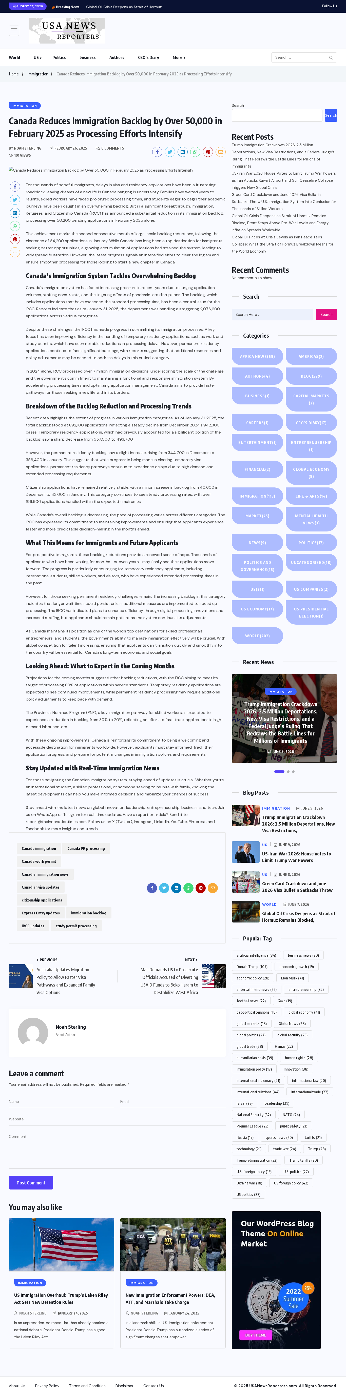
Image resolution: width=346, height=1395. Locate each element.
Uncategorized (311, 562)
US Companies (311, 589)
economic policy (253, 978)
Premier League (252, 1126)
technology (249, 1148)
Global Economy (311, 473)
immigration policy (254, 1069)
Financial (258, 469)
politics (311, 542)
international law (309, 1080)
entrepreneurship (306, 989)
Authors (116, 57)
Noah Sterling (33, 1313)
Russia (245, 1137)
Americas (311, 356)
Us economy (257, 609)
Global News (292, 1023)
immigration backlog (88, 913)
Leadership (276, 1103)
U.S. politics (296, 1171)
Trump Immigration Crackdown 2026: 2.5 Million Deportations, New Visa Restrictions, (298, 823)
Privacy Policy (47, 1385)
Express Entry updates (41, 913)
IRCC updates (33, 926)
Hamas (284, 1046)
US (36, 57)
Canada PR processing (86, 848)
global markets (252, 1023)
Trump (317, 1148)
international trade (309, 1092)
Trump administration (257, 1160)
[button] (279, 771)
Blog (311, 376)
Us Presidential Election (311, 612)
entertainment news (257, 989)
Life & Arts (311, 496)
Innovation (296, 1069)
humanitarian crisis (255, 1057)
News (257, 542)
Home (13, 73)
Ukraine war (249, 1183)
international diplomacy (258, 1080)
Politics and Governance (258, 566)
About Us (17, 1385)
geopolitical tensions (257, 1012)
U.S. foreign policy (254, 1171)
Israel (245, 1103)
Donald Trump (252, 966)
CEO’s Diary (148, 57)
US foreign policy (291, 1183)
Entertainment (257, 442)
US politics (248, 1194)
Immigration (38, 73)
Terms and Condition (87, 1385)
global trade (250, 1046)
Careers (257, 422)
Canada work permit (39, 861)
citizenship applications (42, 900)
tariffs (313, 1137)
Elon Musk (292, 978)
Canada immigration (39, 848)
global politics (251, 1035)
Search (238, 105)
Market (257, 516)
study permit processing (76, 926)
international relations (258, 1092)
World (14, 57)
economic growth (296, 966)
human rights (299, 1057)
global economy (304, 1012)
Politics (59, 57)
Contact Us (153, 1385)
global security (292, 1035)
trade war (284, 1148)
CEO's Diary (311, 422)
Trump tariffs (303, 1160)
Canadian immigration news (45, 874)
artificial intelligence (256, 955)
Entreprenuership (311, 446)
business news (303, 955)
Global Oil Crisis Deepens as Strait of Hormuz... (121, 7)
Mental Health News (311, 519)
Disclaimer (124, 1385)
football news (251, 1000)
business (88, 57)
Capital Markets (311, 399)
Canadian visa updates (41, 887)
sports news (279, 1137)
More (177, 57)
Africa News (257, 356)
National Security (254, 1114)
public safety (293, 1126)
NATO (291, 1114)
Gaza (285, 1000)
